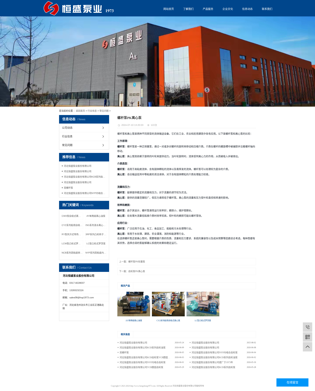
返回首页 (80, 110)
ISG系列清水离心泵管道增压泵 (96, 225)
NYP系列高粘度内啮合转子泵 (96, 252)
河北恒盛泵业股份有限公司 (77, 166)
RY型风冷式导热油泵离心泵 (72, 234)
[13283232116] (307, 327)
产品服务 (208, 9)
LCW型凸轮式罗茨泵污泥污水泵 (72, 243)
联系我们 (267, 9)
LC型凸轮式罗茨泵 (95, 243)
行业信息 (92, 110)
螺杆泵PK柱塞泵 (136, 261)
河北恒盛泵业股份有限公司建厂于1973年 (212, 362)
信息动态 (247, 9)
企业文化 (227, 9)
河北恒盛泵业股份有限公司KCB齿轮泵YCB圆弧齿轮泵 (147, 357)
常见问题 (104, 110)
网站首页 (168, 9)
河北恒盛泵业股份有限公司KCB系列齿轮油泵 (85, 176)
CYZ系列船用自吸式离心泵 (72, 225)
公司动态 (67, 127)
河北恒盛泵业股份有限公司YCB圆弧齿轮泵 (141, 367)
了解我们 (188, 9)
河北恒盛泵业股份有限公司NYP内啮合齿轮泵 (85, 193)
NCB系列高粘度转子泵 (72, 252)
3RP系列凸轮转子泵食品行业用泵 (96, 234)
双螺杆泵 (68, 187)
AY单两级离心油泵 (95, 216)
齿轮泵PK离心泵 (136, 271)
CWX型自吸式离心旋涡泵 (72, 216)
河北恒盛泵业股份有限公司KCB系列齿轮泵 (213, 367)
